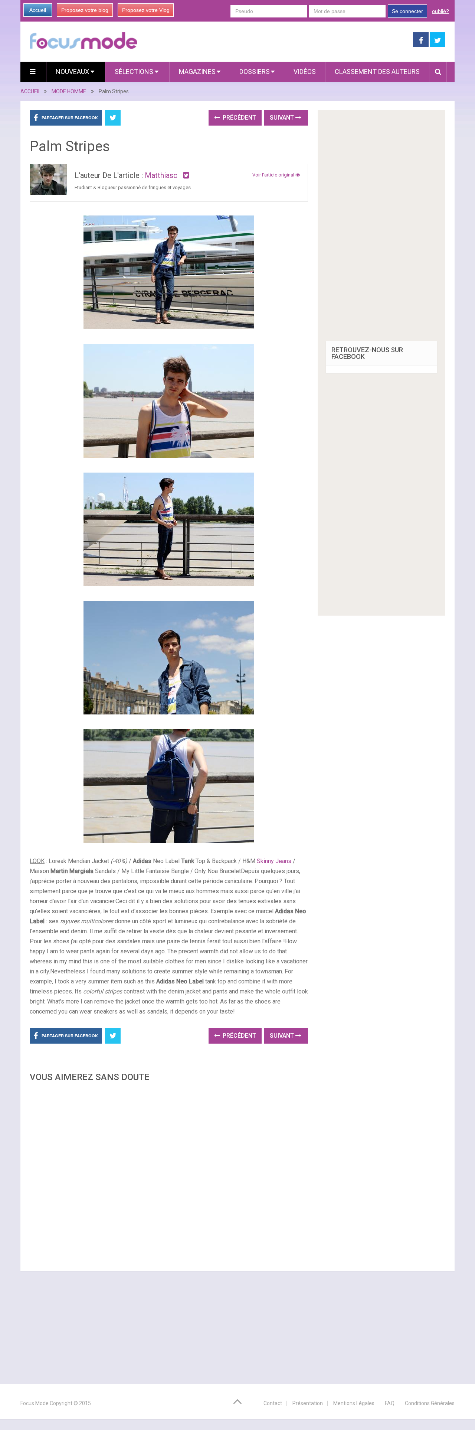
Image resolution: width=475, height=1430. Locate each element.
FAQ (389, 1403)
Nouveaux (73, 71)
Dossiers (254, 71)
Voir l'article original (273, 175)
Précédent (238, 117)
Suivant (282, 117)
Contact (272, 1403)
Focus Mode (34, 1403)
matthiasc (161, 175)
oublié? (440, 11)
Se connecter (407, 11)
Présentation (307, 1403)
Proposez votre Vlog (146, 10)
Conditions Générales (430, 1403)
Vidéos (305, 71)
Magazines (197, 71)
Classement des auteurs (377, 71)
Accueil (37, 10)
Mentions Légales (353, 1403)
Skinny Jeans (273, 861)
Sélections (135, 71)
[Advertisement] (169, 1174)
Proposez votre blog (84, 10)
